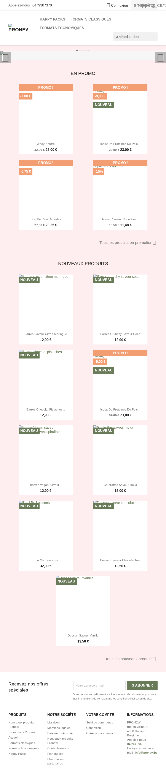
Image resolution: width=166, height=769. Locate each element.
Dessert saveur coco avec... (120, 219)
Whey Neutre (46, 143)
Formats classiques (90, 19)
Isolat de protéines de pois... (120, 143)
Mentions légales (58, 728)
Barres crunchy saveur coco (120, 334)
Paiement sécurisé (60, 733)
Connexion (93, 728)
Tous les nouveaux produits (130, 659)
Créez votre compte (99, 733)
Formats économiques (62, 28)
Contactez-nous (58, 748)
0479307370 (42, 5)
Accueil (13, 737)
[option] (83, 53)
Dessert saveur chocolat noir (120, 560)
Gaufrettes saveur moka (120, 484)
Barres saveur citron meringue (45, 334)
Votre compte (100, 715)
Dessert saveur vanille (83, 635)
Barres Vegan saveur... (46, 484)
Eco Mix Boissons (46, 560)
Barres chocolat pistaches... (45, 409)
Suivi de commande (99, 722)
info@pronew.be (146, 752)
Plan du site (55, 753)
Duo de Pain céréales (45, 219)
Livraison (53, 722)
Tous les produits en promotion (127, 242)
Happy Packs (52, 19)
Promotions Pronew (21, 732)
